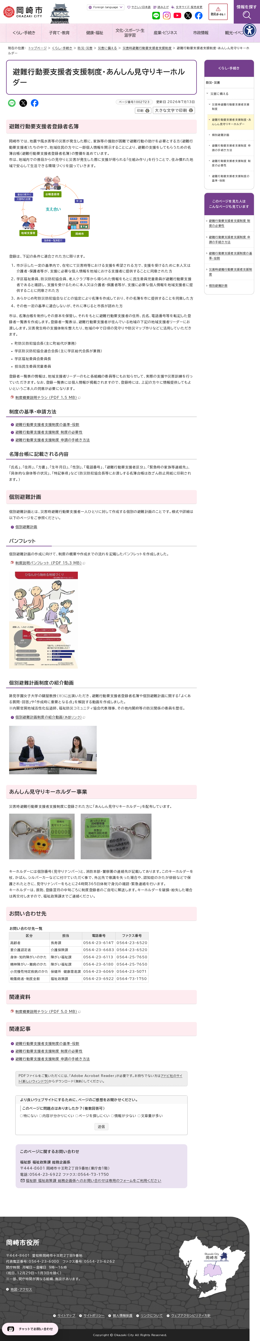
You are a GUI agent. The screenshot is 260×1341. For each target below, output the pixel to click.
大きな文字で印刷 (171, 110)
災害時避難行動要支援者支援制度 (147, 48)
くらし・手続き (24, 33)
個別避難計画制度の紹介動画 (48, 717)
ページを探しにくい (94, 1115)
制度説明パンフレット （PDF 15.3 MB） (48, 563)
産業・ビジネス (165, 33)
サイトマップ (66, 1315)
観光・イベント (236, 33)
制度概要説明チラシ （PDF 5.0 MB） (46, 1011)
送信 (101, 1126)
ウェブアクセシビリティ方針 (191, 1315)
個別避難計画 (26, 526)
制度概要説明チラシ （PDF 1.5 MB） (46, 397)
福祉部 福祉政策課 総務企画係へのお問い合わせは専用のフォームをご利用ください (93, 1180)
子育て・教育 (59, 33)
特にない (30, 1115)
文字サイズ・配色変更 (189, 7)
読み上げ (163, 7)
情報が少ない (125, 1115)
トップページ (38, 48)
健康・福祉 (94, 33)
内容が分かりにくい (58, 1115)
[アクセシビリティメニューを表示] (249, 30)
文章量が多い (152, 1115)
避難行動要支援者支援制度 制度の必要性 (49, 432)
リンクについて (152, 1315)
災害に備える (107, 48)
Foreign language (105, 7)
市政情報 (200, 33)
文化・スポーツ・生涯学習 (130, 33)
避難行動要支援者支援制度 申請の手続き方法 (52, 440)
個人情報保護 (122, 1315)
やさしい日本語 (141, 7)
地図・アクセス (21, 1289)
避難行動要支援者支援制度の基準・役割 (47, 424)
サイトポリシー (94, 1315)
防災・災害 (85, 48)
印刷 (140, 110)
